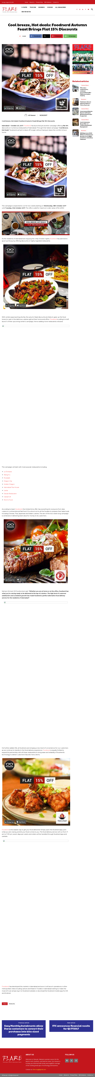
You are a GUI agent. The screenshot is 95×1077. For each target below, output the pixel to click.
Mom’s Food (8, 500)
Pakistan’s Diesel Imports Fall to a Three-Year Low (85, 103)
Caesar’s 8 (7, 497)
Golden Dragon (9, 484)
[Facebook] (77, 9)
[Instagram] (80, 9)
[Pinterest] (85, 9)
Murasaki (7, 478)
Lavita (6, 490)
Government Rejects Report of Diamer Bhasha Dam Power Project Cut (86, 114)
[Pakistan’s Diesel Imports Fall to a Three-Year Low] (75, 102)
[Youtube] (88, 9)
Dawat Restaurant (10, 493)
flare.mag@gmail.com (39, 1069)
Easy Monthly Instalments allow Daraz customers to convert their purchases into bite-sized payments (23, 1030)
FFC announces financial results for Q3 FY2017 (71, 1027)
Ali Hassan (31, 115)
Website (12, 1004)
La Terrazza (8, 471)
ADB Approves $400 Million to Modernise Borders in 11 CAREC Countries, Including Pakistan (86, 136)
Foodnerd (27, 125)
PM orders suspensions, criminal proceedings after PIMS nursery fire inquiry (85, 91)
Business (83, 99)
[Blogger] (67, 1060)
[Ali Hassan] (26, 115)
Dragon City (8, 481)
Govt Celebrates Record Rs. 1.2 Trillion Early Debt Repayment (86, 124)
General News (85, 85)
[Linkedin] (83, 9)
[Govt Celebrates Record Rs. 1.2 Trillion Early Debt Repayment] (75, 122)
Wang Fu (7, 475)
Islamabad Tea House (11, 487)
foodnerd (53, 239)
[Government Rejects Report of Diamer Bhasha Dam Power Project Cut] (75, 111)
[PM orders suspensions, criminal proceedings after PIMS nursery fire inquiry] (75, 88)
